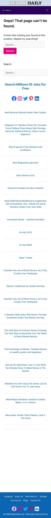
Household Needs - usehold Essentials (25, 219)
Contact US (35, 500)
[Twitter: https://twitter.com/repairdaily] (25, 98)
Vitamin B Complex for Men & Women (25, 188)
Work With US (31, 496)
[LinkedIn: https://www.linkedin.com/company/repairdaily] (37, 98)
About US (19, 496)
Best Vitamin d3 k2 (25, 175)
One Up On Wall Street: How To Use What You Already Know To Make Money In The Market (25, 368)
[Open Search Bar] (47, 10)
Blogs (25, 500)
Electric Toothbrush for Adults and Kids (26, 286)
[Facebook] (14, 98)
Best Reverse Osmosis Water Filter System (25, 112)
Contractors (16, 500)
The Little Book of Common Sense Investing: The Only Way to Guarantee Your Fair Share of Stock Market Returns (25, 333)
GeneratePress (41, 514)
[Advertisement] (25, 460)
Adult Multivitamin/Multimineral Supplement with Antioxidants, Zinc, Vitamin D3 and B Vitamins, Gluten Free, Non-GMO (25, 204)
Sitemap (43, 496)
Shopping (8, 496)
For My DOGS (25, 245)
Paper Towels (25, 258)
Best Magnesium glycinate (25, 162)
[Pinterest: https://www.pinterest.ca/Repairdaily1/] (31, 98)
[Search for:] (24, 44)
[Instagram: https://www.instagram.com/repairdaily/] (20, 98)
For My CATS (25, 232)
